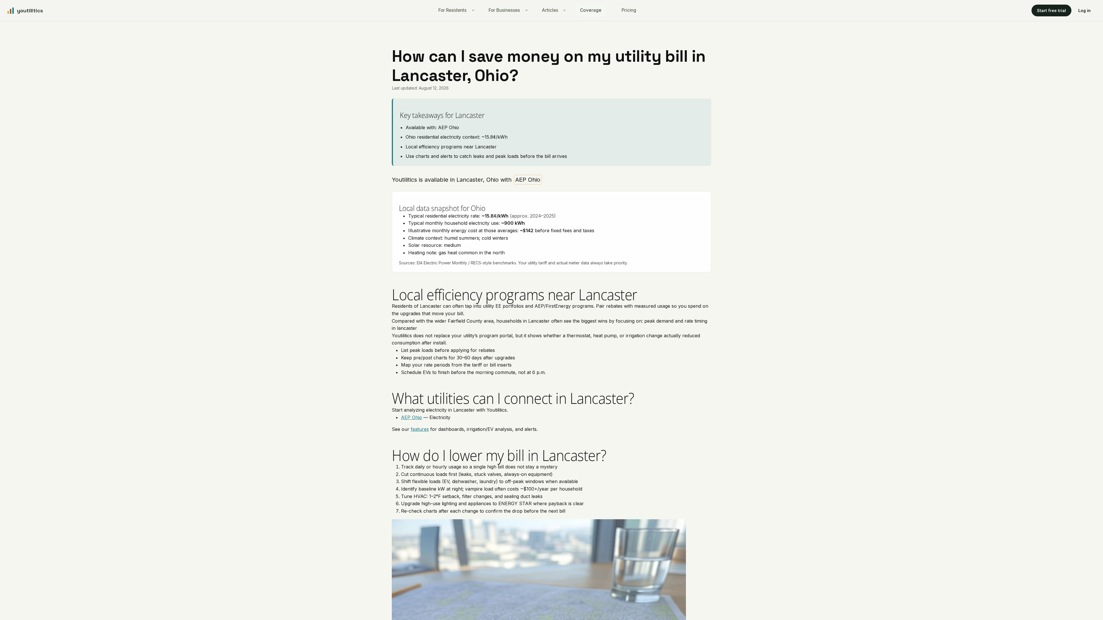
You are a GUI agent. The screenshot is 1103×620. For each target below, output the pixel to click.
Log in (1084, 10)
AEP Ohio (411, 417)
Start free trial (1051, 10)
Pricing (629, 10)
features (420, 429)
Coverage (590, 10)
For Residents (452, 10)
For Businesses (504, 10)
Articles (550, 10)
